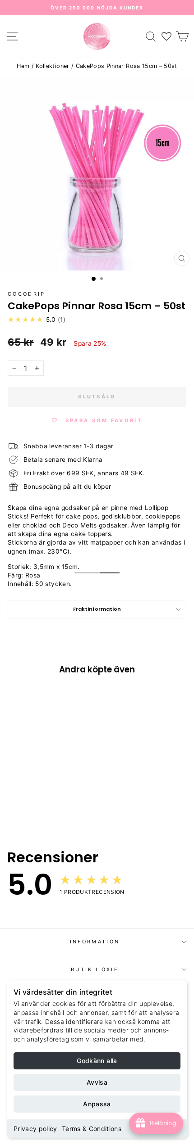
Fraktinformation (97, 609)
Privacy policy (35, 1128)
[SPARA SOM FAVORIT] (19, 744)
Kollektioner (52, 66)
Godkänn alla (97, 1060)
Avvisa (97, 1082)
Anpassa (97, 1104)
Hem (23, 66)
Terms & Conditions (91, 1128)
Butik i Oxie (95, 969)
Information (95, 941)
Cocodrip (27, 294)
